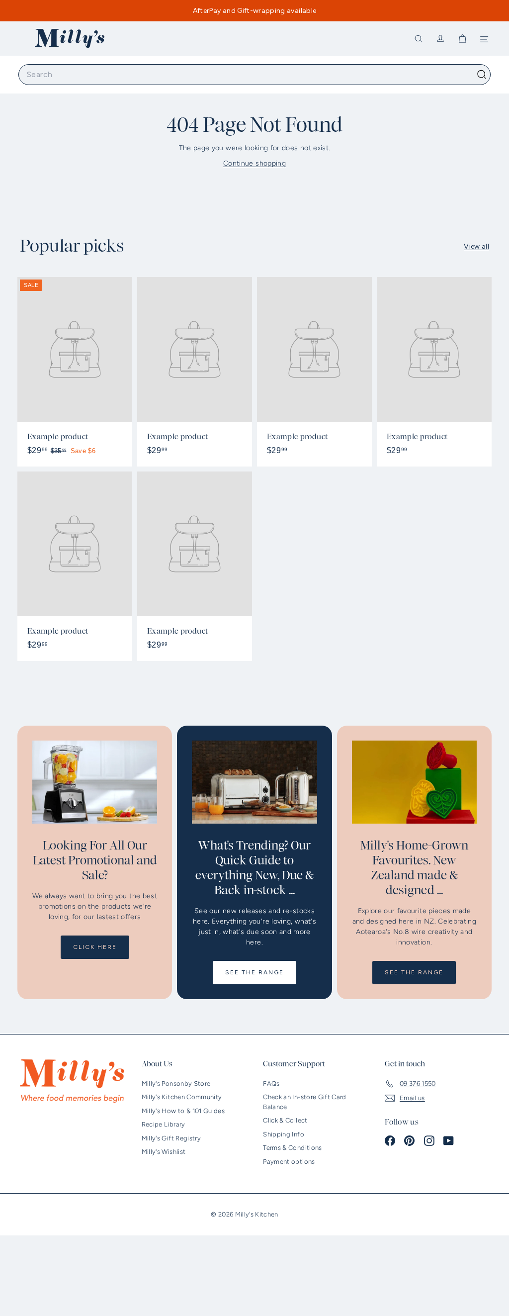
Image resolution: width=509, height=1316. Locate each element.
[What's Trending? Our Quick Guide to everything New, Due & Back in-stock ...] (254, 782)
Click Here (95, 946)
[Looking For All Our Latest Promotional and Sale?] (94, 782)
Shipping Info (283, 1134)
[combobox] (254, 74)
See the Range (254, 972)
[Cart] (462, 39)
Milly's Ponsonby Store (176, 1083)
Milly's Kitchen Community (182, 1097)
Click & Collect (285, 1120)
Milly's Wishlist (164, 1151)
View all (476, 246)
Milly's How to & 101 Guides (183, 1111)
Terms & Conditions (292, 1147)
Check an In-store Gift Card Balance (304, 1102)
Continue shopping (254, 163)
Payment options (289, 1161)
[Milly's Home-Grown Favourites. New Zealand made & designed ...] (414, 782)
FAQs (271, 1083)
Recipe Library (163, 1124)
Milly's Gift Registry (171, 1138)
